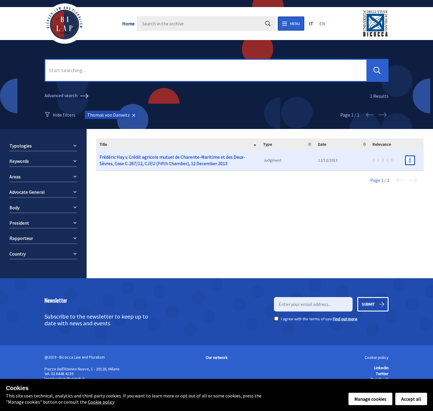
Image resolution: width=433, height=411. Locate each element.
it (311, 23)
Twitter (382, 373)
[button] (377, 70)
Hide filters (64, 114)
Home (128, 23)
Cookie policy (377, 357)
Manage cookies (370, 399)
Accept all (411, 399)
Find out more (345, 318)
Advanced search (61, 95)
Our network (217, 357)
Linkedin (381, 367)
